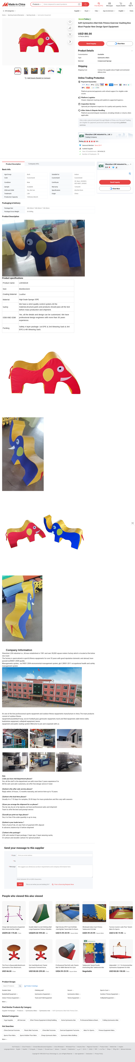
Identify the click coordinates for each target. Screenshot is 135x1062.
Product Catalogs (32, 986)
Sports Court (104, 990)
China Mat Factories (49, 1030)
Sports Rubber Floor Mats (28, 1035)
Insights (121, 1047)
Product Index (104, 1047)
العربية (78, 1049)
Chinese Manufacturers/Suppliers (42, 1047)
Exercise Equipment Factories (69, 1030)
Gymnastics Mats (73, 994)
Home (4, 15)
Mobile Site (113, 1047)
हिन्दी (96, 1049)
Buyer (86, 11)
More (4, 1039)
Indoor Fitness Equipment (10, 998)
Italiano (57, 1049)
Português (32, 1049)
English (18, 1049)
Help (96, 11)
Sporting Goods (30, 15)
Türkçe (109, 1049)
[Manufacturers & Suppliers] (13, 4)
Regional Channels (92, 1047)
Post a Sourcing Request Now (63, 884)
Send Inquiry (91, 44)
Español (25, 1049)
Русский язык (49, 1049)
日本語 (90, 1049)
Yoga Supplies (8, 1020)
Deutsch (63, 1049)
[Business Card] (130, 173)
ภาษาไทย (102, 1049)
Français (40, 1049)
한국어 (84, 1049)
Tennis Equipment (73, 998)
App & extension (108, 11)
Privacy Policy (99, 1053)
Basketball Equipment (9, 994)
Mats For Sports (89, 1030)
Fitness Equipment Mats (106, 1030)
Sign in (131, 6)
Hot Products (16, 1047)
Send (20, 884)
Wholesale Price (70, 1047)
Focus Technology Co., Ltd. (53, 1053)
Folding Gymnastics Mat (110, 1020)
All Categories (9, 11)
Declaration (89, 1053)
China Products (26, 1047)
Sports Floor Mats (10, 1035)
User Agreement (79, 1053)
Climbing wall (39, 990)
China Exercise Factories (12, 1030)
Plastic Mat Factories (31, 1030)
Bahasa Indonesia (126, 1049)
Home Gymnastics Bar (68, 1020)
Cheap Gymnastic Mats (48, 1035)
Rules (131, 11)
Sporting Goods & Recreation (16, 15)
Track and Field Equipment (43, 998)
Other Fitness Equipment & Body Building (43, 1020)
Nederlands (71, 1049)
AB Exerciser (21, 1020)
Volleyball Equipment (107, 998)
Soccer (70, 990)
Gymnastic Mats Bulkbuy (69, 1035)
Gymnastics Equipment (44, 15)
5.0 (106, 167)
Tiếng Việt (116, 1049)
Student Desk (6, 990)
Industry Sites (81, 1047)
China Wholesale (59, 1047)
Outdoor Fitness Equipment (109, 994)
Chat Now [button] (121, 44)
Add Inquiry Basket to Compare (38, 78)
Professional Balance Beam (89, 1020)
